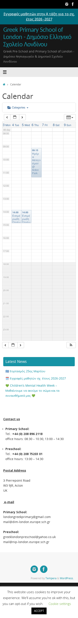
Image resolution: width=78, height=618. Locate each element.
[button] (71, 345)
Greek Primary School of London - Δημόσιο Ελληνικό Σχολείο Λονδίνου (37, 37)
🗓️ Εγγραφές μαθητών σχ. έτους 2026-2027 (35, 378)
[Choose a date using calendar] (14, 117)
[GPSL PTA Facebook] (73, 4)
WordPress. (67, 578)
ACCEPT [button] (39, 611)
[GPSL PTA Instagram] (67, 4)
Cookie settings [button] (60, 603)
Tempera (51, 578)
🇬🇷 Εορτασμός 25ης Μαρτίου (25, 371)
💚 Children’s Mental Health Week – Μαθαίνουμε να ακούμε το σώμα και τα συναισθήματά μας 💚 (32, 391)
